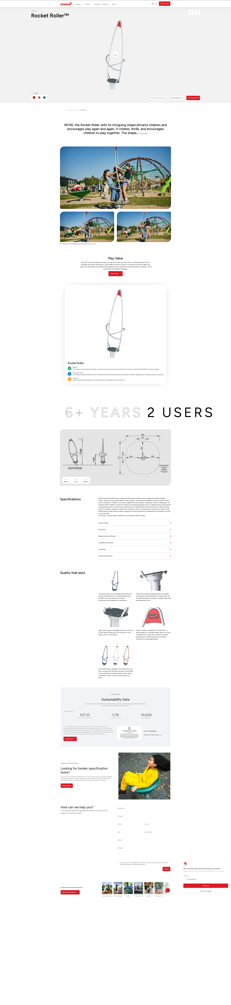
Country (185, 875)
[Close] (226, 863)
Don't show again (206, 891)
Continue (206, 886)
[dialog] (115, 502)
